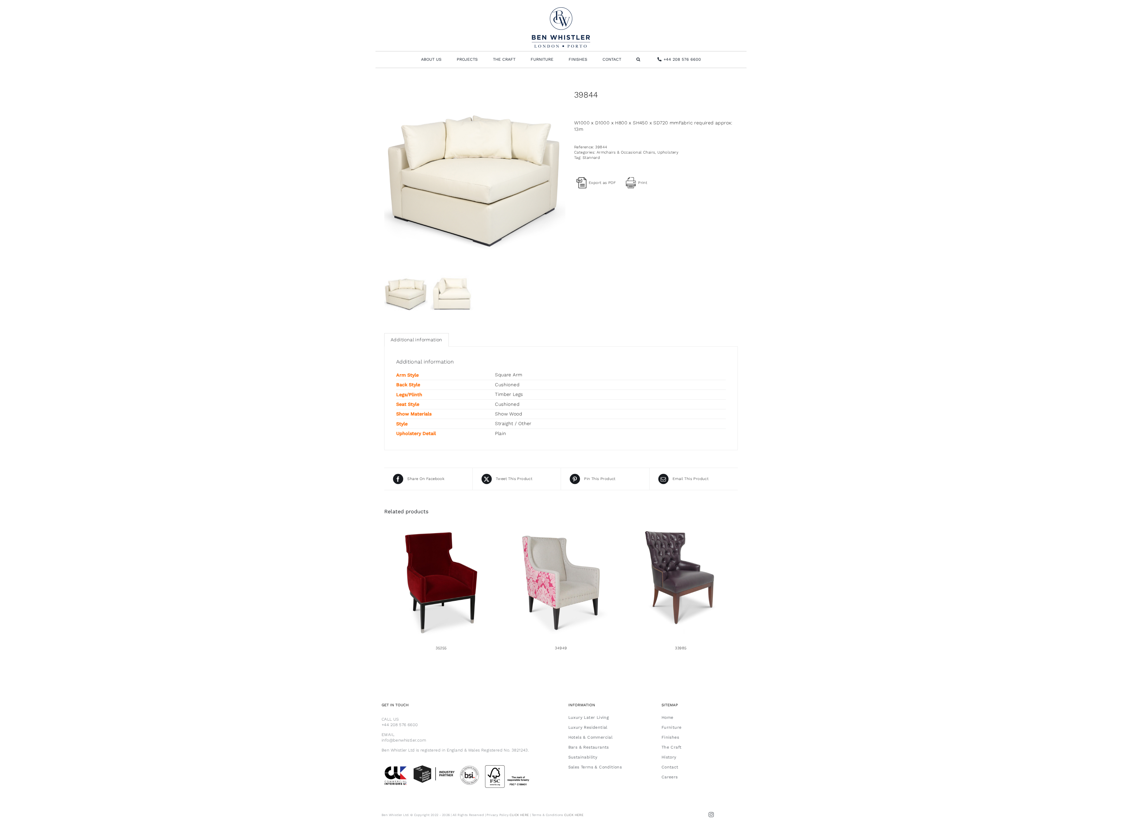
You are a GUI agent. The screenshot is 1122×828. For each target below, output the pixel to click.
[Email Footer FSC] (468, 765)
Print (642, 182)
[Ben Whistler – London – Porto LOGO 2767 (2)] (561, 9)
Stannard (591, 157)
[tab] (416, 339)
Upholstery (667, 152)
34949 (561, 648)
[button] (638, 59)
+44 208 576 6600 (400, 724)
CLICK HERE (519, 815)
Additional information (416, 339)
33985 (680, 648)
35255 (441, 648)
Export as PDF (602, 182)
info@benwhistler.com (404, 740)
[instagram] (711, 815)
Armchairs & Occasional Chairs (626, 152)
